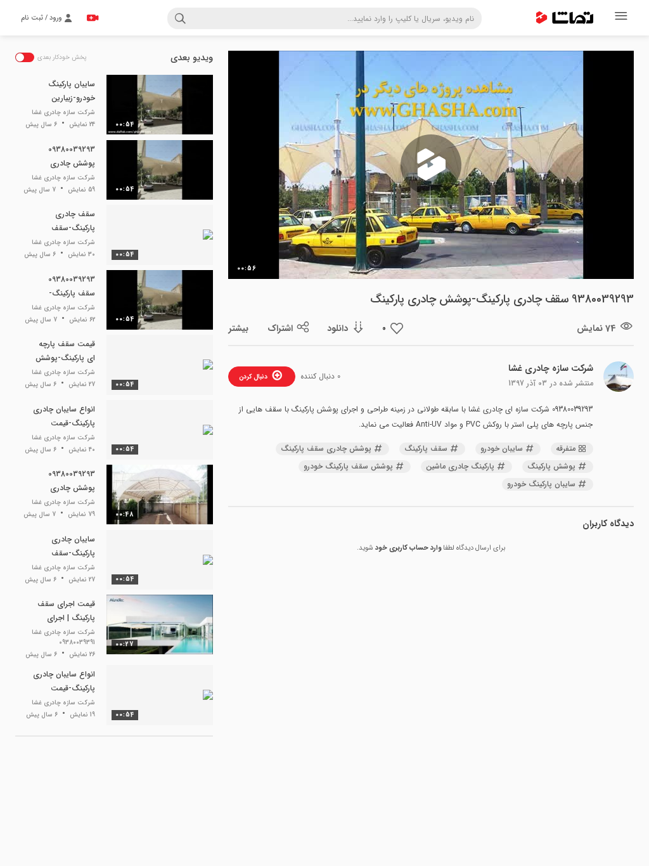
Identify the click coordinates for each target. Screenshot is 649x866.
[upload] (92, 18)
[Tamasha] (564, 18)
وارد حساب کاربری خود (408, 548)
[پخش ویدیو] (431, 164)
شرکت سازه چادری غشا (550, 368)
